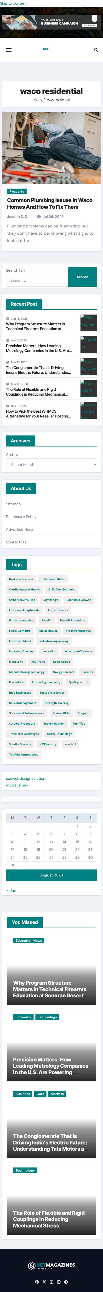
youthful (70, 744)
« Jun (11, 890)
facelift (47, 620)
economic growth (79, 600)
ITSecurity (16, 662)
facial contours (19, 631)
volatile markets (20, 744)
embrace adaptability (24, 610)
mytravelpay (17, 785)
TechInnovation (54, 724)
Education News (29, 940)
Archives (13, 454)
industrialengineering (54, 641)
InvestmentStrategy (78, 651)
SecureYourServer (52, 693)
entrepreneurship (21, 620)
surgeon (83, 713)
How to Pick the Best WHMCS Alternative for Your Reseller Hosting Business (37, 416)
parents (87, 672)
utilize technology (59, 734)
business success (21, 579)
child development (61, 589)
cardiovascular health (24, 589)
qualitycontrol (78, 682)
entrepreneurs (58, 610)
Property (17, 191)
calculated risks (52, 579)
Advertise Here (19, 529)
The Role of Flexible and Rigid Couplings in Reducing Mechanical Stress (35, 394)
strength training (56, 703)
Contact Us (16, 542)
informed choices (21, 651)
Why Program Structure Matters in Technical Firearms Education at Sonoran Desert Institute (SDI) (35, 328)
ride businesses (20, 693)
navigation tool (63, 672)
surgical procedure (22, 724)
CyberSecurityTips (22, 600)
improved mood (20, 641)
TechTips (79, 724)
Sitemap (13, 503)
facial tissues (48, 631)
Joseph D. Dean (20, 216)
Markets (57, 1094)
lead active (61, 662)
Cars (40, 1094)
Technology (47, 1017)
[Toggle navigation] (9, 50)
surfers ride (61, 713)
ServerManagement (22, 703)
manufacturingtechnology (27, 672)
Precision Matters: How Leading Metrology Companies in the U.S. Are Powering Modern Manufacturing (37, 350)
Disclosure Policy (21, 516)
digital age (50, 600)
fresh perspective (78, 631)
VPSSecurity (48, 744)
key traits (38, 662)
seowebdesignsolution (25, 778)
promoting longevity (46, 682)
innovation (49, 651)
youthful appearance (23, 754)
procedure (16, 682)
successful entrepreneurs (26, 713)
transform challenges (24, 734)
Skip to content (13, 3)
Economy (23, 1017)
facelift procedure (72, 620)
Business (23, 1094)
